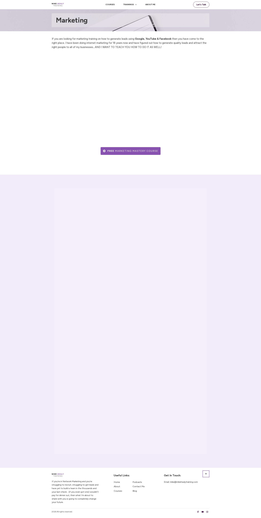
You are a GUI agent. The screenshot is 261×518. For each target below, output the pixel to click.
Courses (118, 491)
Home (117, 482)
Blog (135, 491)
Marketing (72, 20)
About (117, 486)
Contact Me (139, 486)
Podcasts (137, 482)
